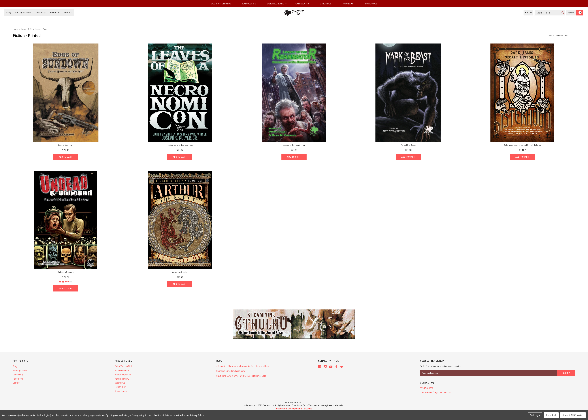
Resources (55, 12)
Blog (8, 12)
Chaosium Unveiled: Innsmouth (230, 370)
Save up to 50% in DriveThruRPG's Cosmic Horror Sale (241, 375)
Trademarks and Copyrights (289, 408)
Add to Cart (66, 156)
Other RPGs (326, 3)
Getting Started (23, 12)
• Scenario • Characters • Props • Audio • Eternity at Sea (242, 365)
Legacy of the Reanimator (294, 145)
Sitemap (308, 408)
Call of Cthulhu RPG (221, 3)
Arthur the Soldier (179, 272)
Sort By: (550, 35)
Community (40, 12)
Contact (68, 12)
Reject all (551, 415)
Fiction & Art (348, 3)
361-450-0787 (426, 388)
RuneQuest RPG (249, 3)
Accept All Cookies (572, 415)
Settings (535, 415)
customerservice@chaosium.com (436, 392)
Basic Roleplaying (276, 3)
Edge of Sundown (65, 145)
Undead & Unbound (65, 272)
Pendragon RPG (302, 3)
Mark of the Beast (408, 145)
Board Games (371, 3)
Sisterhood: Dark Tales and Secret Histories (522, 145)
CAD (527, 12)
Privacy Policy (197, 415)
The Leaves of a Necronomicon (179, 145)
